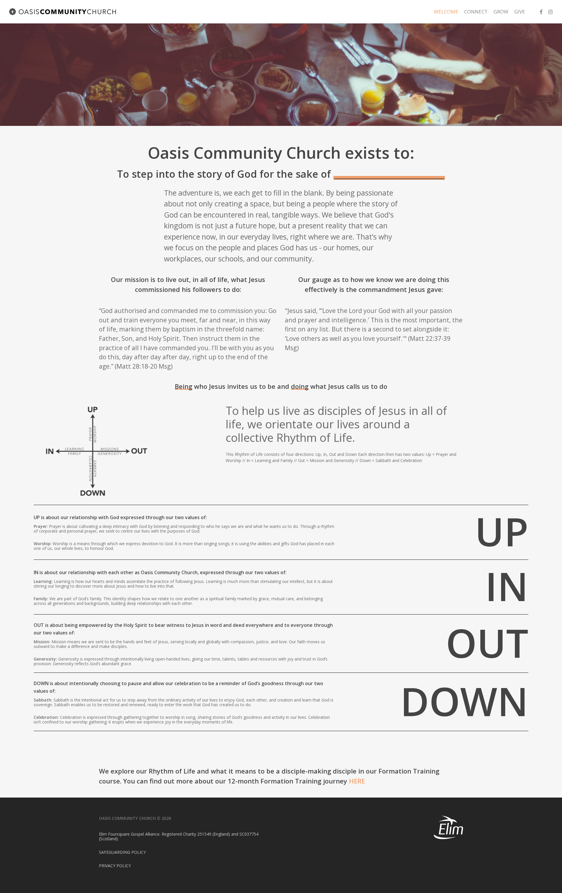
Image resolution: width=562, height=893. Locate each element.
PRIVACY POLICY (115, 865)
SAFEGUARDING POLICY (122, 852)
